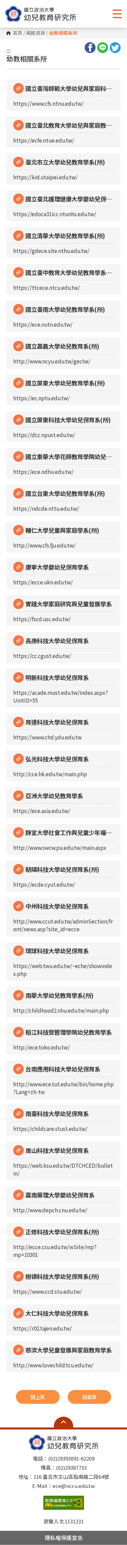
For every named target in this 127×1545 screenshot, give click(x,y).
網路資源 (35, 33)
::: (8, 50)
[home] (40, 14)
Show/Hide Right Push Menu (117, 14)
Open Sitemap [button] (63, 1422)
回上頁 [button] (37, 1396)
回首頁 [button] (89, 1396)
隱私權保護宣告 (64, 1538)
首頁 (17, 33)
